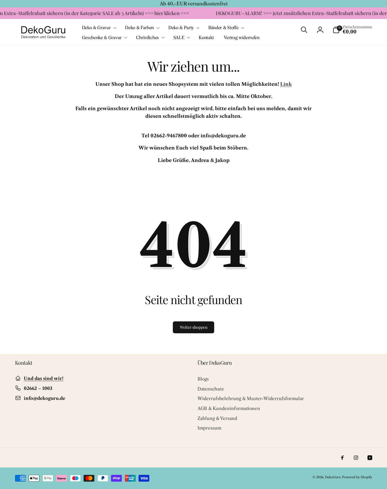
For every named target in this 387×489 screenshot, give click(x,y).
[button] (98, 27)
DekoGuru (333, 477)
